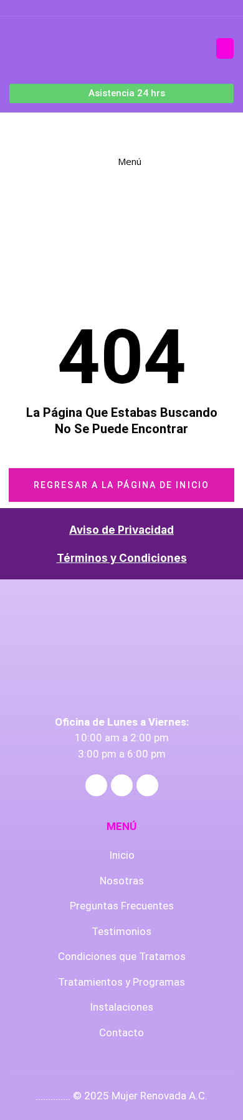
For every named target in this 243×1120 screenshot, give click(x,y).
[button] (225, 48)
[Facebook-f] (96, 785)
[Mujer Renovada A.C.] (75, 130)
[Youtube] (121, 7)
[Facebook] (101, 7)
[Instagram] (142, 7)
